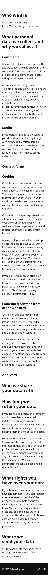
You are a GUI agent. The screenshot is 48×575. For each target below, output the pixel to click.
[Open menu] (3, 3)
